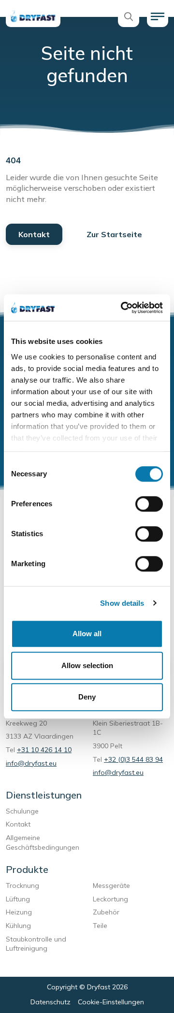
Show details (122, 603)
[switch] (149, 504)
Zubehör (106, 912)
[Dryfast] (33, 16)
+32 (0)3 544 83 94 (133, 759)
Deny (87, 697)
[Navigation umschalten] (157, 16)
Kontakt (34, 234)
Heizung (19, 912)
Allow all (87, 633)
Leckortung (112, 899)
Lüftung (20, 899)
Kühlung (18, 925)
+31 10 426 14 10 (44, 749)
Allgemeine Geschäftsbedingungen (42, 842)
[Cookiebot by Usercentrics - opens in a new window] (123, 307)
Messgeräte (111, 885)
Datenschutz (50, 1002)
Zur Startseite (114, 234)
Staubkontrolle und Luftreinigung (36, 944)
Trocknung (24, 885)
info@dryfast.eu (31, 763)
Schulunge (22, 811)
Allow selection (87, 665)
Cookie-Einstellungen (111, 1002)
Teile (100, 925)
